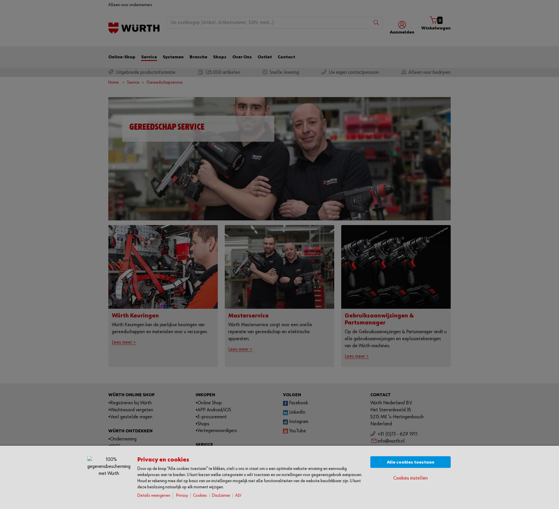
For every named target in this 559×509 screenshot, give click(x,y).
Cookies (200, 495)
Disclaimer (221, 495)
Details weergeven (153, 495)
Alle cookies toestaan (410, 462)
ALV (238, 495)
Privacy (182, 495)
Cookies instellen (410, 478)
